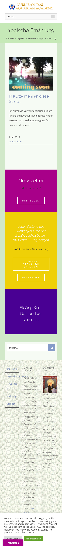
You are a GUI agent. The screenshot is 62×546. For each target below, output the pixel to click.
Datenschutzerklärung (12, 376)
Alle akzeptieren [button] (33, 538)
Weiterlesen (15, 141)
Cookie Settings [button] (13, 538)
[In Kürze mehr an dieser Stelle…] (31, 74)
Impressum (12, 368)
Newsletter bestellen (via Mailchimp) (12, 390)
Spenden (11, 403)
